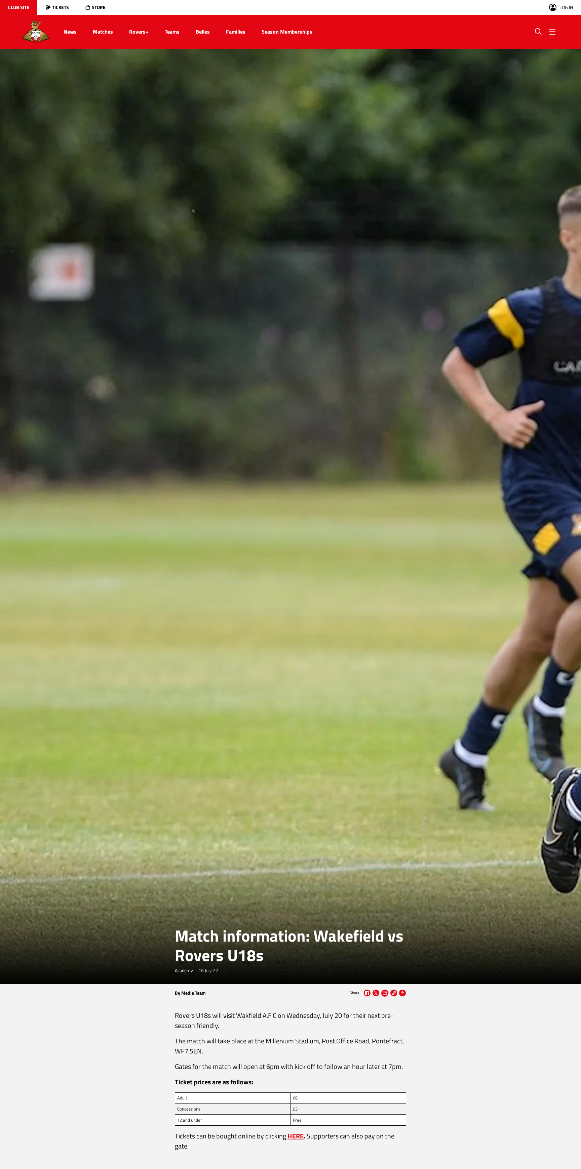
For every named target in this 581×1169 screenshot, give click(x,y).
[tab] (18, 7)
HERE (295, 1136)
